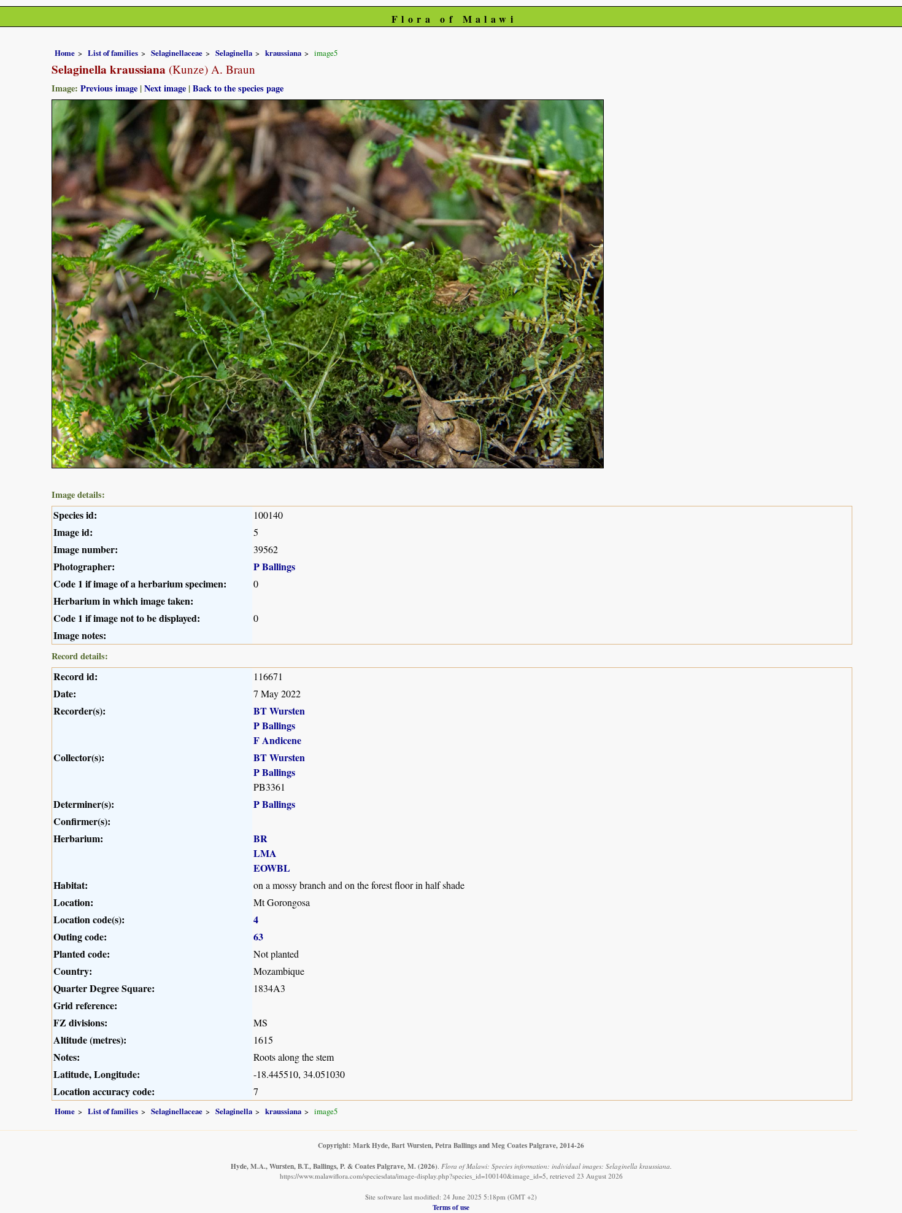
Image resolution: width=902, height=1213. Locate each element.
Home (65, 52)
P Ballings (274, 566)
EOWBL (271, 868)
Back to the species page (238, 88)
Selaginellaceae (176, 52)
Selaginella (233, 52)
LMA (265, 853)
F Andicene (277, 740)
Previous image (108, 88)
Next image (165, 88)
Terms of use (451, 1207)
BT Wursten (279, 710)
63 (258, 936)
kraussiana (283, 52)
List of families (113, 52)
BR (260, 838)
